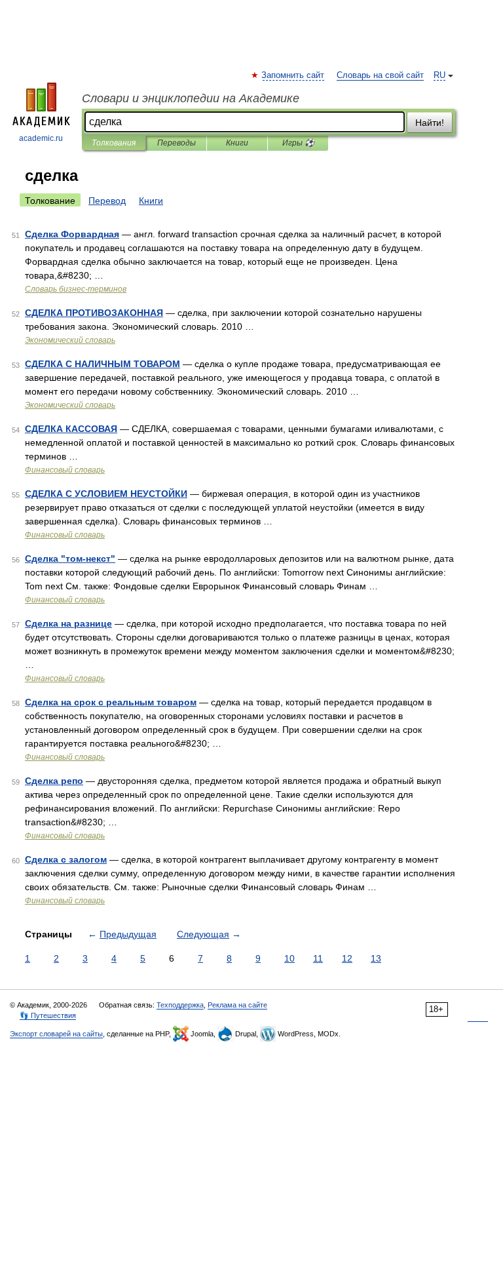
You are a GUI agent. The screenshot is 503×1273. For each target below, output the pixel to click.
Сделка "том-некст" (70, 558)
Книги (237, 142)
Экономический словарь (70, 340)
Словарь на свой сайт (380, 75)
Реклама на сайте (237, 1005)
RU (439, 75)
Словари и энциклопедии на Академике (190, 98)
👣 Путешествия (48, 1015)
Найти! (429, 122)
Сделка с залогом (66, 859)
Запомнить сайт (293, 75)
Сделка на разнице (68, 623)
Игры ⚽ (298, 142)
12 (347, 958)
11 (318, 958)
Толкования (114, 142)
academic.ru (41, 138)
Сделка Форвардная (72, 234)
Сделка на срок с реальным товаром (110, 702)
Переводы (176, 142)
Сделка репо (54, 780)
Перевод (107, 200)
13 (376, 958)
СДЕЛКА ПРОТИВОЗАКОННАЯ (94, 312)
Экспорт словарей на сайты (56, 1034)
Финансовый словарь (65, 470)
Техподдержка (180, 1005)
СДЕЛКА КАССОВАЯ (71, 428)
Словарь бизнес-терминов (75, 289)
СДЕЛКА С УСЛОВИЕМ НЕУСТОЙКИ (106, 493)
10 (289, 958)
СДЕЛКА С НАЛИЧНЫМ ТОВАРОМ (102, 364)
